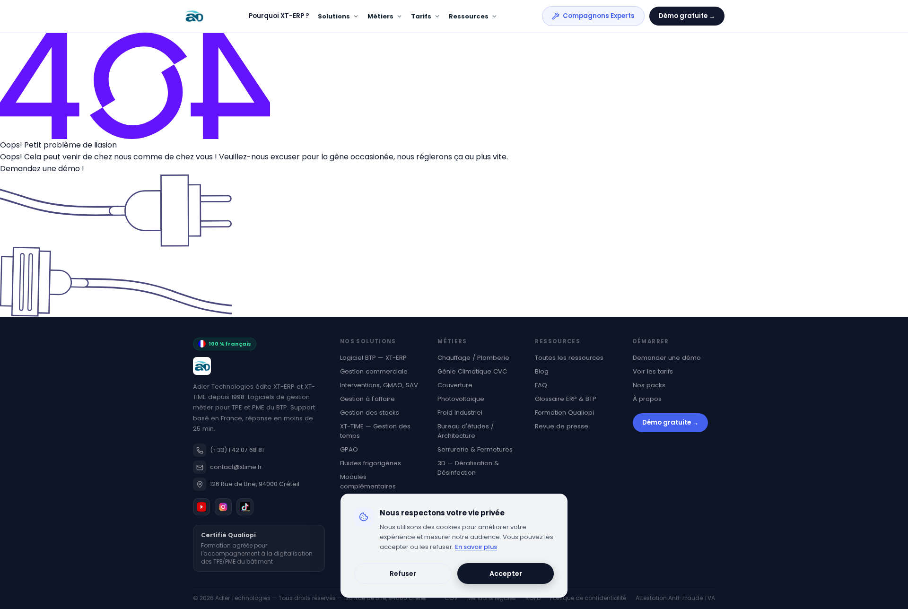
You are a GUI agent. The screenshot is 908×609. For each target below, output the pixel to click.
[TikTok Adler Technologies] (244, 506)
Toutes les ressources (569, 357)
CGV (451, 598)
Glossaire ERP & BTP (565, 398)
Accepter (505, 573)
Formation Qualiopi (564, 412)
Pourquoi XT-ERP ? (279, 15)
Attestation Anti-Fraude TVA (675, 598)
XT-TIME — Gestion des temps (375, 431)
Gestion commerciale (374, 371)
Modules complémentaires (368, 481)
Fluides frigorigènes (370, 463)
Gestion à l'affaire (367, 398)
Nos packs (649, 385)
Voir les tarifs (653, 371)
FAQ (541, 385)
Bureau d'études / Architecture (465, 431)
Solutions (334, 16)
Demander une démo (667, 357)
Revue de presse (561, 426)
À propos (647, 398)
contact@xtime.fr (236, 467)
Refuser (403, 573)
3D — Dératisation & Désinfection (468, 468)
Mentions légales (491, 598)
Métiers (380, 16)
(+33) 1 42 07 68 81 (237, 450)
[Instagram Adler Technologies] (223, 506)
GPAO (349, 449)
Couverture (454, 385)
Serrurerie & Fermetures (475, 449)
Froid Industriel (459, 412)
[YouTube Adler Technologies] (201, 506)
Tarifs (421, 16)
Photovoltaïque (460, 398)
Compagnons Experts (599, 15)
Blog (542, 371)
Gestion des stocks (369, 412)
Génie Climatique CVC (472, 371)
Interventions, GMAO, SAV (379, 385)
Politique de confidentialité (588, 598)
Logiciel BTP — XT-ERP (373, 357)
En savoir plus (476, 546)
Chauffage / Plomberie (473, 357)
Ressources (469, 16)
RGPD (533, 598)
